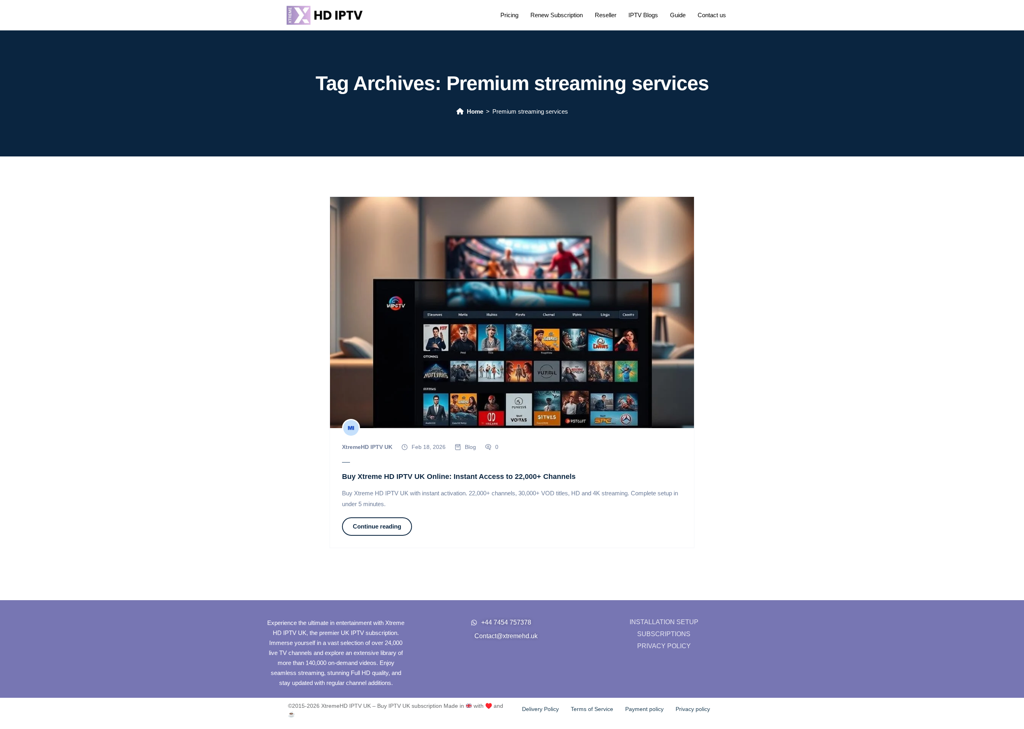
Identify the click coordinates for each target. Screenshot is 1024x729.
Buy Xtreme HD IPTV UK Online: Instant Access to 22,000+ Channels (459, 477)
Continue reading (377, 526)
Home (475, 111)
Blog (470, 447)
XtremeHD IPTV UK (367, 447)
